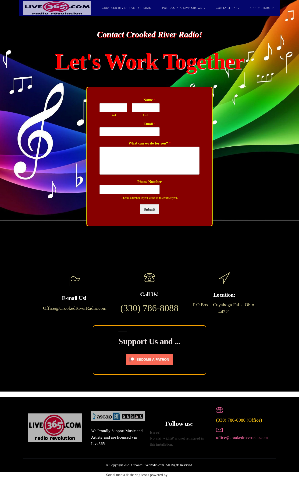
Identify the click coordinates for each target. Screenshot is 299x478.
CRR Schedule (262, 8)
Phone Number (149, 181)
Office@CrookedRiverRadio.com (75, 308)
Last (145, 115)
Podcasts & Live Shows (182, 8)
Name (149, 99)
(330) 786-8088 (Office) (239, 420)
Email (149, 123)
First (113, 115)
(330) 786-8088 (149, 308)
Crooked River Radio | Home (126, 8)
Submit (149, 209)
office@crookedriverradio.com (242, 437)
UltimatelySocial (180, 475)
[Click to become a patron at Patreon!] (149, 366)
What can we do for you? (149, 143)
